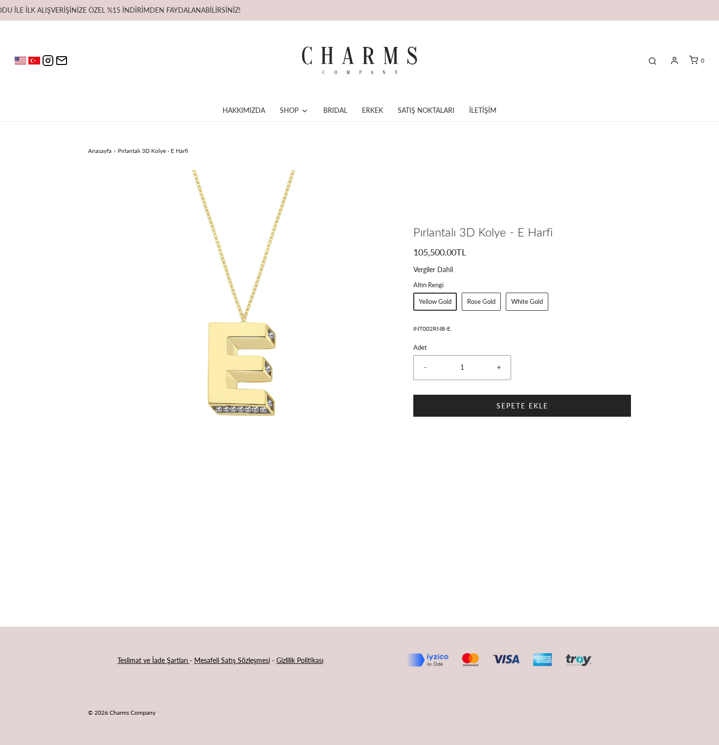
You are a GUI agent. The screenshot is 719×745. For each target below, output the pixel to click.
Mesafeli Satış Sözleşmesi (232, 660)
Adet (420, 347)
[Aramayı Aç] (652, 60)
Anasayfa (100, 150)
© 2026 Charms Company (122, 712)
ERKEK (372, 110)
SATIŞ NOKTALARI (426, 110)
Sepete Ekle (522, 406)
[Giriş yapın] (674, 60)
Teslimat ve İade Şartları (153, 660)
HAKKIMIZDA (244, 110)
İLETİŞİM (482, 110)
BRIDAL (335, 110)
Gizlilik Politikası (299, 660)
